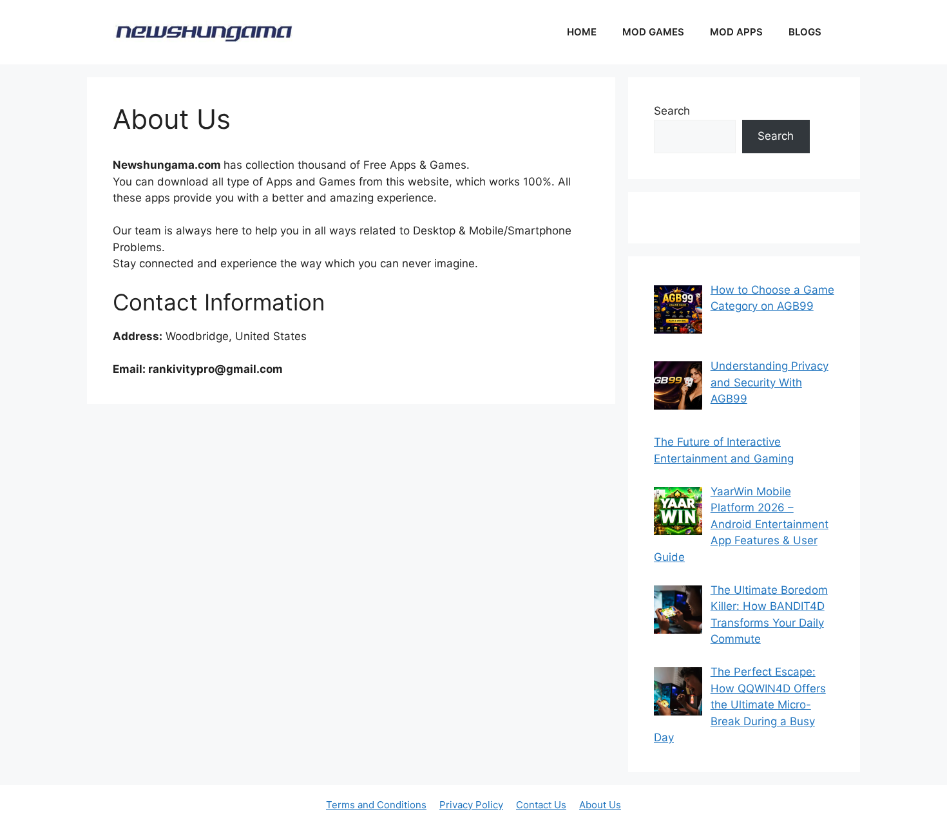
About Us (600, 805)
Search (672, 110)
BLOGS (805, 32)
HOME (582, 32)
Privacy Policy (471, 805)
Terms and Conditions (376, 805)
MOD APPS (736, 32)
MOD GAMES (653, 32)
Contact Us (541, 805)
